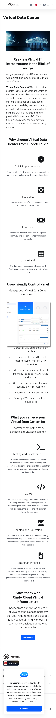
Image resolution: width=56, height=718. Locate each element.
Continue (24, 709)
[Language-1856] (38, 4)
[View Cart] (31, 4)
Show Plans (28, 637)
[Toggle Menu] (4, 5)
